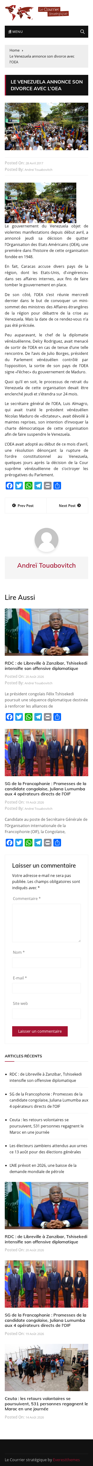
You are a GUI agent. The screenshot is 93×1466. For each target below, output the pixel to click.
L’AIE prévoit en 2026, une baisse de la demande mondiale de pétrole (43, 1168)
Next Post (67, 505)
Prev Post (26, 505)
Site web (20, 1003)
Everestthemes (66, 1459)
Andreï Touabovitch (38, 169)
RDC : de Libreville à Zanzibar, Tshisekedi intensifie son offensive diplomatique (46, 665)
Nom (19, 952)
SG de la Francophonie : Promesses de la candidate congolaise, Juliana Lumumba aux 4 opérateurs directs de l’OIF (45, 789)
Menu (17, 31)
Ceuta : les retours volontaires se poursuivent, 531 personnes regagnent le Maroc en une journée (47, 1126)
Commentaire (27, 898)
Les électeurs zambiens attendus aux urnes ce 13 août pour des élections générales (48, 1149)
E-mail (20, 978)
